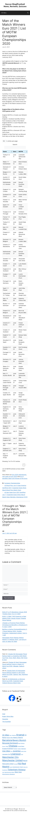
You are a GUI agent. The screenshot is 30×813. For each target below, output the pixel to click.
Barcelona (7, 740)
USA (3, 772)
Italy (11, 751)
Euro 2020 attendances (19, 474)
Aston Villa (10, 737)
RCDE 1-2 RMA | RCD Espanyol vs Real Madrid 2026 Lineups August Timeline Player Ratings (14, 618)
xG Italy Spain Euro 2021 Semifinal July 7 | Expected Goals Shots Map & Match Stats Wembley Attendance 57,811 (15, 495)
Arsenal (20, 734)
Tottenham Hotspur (17, 769)
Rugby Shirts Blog (7, 716)
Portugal (15, 763)
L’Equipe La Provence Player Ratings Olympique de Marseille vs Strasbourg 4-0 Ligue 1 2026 (15, 624)
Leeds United (23, 751)
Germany (23, 748)
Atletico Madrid (18, 737)
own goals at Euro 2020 (9, 476)
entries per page (12, 141)
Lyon (22, 754)
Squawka (5, 719)
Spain (21, 767)
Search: (15, 144)
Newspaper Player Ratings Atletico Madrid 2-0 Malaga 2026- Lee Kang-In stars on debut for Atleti (14, 639)
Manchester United (12, 760)
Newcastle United (7, 764)
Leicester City (6, 754)
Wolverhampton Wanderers (8, 774)
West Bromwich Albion (9, 772)
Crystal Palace (21, 746)
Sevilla (11, 767)
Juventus (17, 751)
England (4, 748)
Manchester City (10, 757)
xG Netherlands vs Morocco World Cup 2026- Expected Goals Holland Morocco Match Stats (13, 681)
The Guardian (6, 721)
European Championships (12, 483)
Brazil (19, 743)
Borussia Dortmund (10, 743)
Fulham (19, 748)
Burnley (3, 746)
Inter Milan (6, 751)
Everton (10, 748)
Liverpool (16, 754)
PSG (19, 763)
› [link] (26, 465)
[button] (28, 13)
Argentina (14, 735)
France (15, 748)
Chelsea (13, 746)
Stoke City (25, 767)
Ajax (10, 735)
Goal (3, 714)
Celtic (7, 746)
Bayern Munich (19, 740)
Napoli (25, 761)
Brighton (23, 743)
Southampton (16, 767)
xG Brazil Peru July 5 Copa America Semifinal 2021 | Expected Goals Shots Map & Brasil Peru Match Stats (14, 488)
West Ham (18, 772)
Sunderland (4, 770)
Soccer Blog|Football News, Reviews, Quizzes (15, 5)
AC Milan (5, 735)
